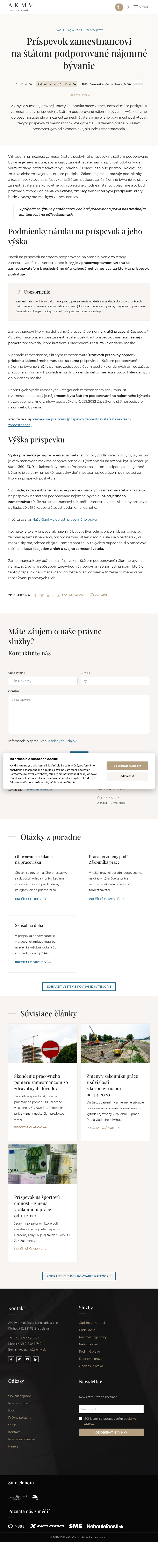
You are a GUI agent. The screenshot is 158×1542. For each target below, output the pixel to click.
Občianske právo (91, 1366)
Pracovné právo (93, 29)
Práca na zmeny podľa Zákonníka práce (109, 859)
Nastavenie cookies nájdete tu (66, 778)
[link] (127, 7)
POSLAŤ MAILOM (73, 595)
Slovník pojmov (19, 1396)
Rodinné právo (89, 1351)
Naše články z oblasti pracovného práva (64, 519)
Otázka (13, 691)
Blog (11, 1410)
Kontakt (14, 1432)
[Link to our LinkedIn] (36, 1359)
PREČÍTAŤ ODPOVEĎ (30, 899)
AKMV (20, 7)
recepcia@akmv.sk (32, 1349)
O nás (12, 1425)
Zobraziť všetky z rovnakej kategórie (79, 986)
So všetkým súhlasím (127, 765)
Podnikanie (87, 1330)
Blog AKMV (73, 29)
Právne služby (18, 1403)
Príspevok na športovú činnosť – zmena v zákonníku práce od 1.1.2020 (37, 1206)
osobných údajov (62, 741)
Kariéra (13, 1446)
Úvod (58, 29)
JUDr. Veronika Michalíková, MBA (106, 84)
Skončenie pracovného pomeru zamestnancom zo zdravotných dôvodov (41, 1082)
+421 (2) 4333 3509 (27, 1338)
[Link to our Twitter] (19, 1359)
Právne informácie (21, 1439)
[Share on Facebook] (35, 595)
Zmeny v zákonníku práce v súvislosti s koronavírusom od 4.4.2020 (112, 1085)
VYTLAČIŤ (101, 595)
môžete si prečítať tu (63, 782)
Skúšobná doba (29, 925)
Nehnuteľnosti (89, 1344)
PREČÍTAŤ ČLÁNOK (28, 1127)
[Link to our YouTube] (27, 1359)
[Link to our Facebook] (11, 1359)
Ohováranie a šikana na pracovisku (34, 859)
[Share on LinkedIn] (48, 595)
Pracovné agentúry (93, 1337)
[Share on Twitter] (42, 595)
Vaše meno (16, 673)
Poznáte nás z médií (29, 1511)
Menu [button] (144, 7)
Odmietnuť (127, 776)
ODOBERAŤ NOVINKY (111, 1432)
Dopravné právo (90, 1359)
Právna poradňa (19, 1418)
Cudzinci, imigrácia (93, 1323)
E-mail (85, 673)
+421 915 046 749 (119, 7)
